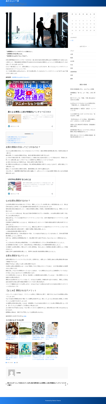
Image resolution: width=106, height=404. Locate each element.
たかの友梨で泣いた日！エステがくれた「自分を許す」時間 (82, 114)
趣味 (71, 78)
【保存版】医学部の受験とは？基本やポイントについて (51, 337)
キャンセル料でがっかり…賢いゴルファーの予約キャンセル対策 (51, 357)
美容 (71, 68)
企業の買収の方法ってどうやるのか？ (17, 137)
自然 (71, 75)
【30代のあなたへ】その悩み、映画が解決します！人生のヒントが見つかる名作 (82, 120)
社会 (71, 64)
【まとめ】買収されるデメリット (16, 142)
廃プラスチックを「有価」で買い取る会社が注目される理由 (82, 99)
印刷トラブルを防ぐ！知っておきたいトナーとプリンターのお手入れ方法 (38, 357)
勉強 (71, 58)
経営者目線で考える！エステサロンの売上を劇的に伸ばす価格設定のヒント (82, 130)
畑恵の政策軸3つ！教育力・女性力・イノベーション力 (83, 109)
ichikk (24, 316)
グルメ (72, 51)
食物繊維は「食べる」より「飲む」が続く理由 (82, 93)
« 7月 (71, 40)
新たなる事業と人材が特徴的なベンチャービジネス (51, 384)
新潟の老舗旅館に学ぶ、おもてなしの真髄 (82, 89)
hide (32, 134)
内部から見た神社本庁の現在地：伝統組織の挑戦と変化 (82, 125)
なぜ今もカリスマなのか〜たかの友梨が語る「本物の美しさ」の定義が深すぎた (82, 104)
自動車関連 (73, 71)
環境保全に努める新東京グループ (25, 356)
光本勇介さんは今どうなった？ (20, 77)
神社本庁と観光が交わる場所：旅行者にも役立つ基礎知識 (12, 357)
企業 (17, 362)
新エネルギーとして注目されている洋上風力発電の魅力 (22, 384)
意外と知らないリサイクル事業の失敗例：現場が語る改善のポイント (38, 337)
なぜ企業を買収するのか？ (14, 139)
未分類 (72, 61)
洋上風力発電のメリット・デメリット (24, 336)
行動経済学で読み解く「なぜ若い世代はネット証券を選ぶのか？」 (12, 337)
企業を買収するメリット (13, 140)
